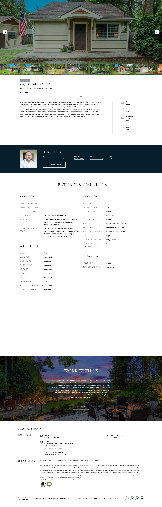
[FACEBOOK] (127, 498)
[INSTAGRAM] (132, 498)
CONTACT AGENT (54, 165)
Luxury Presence (62, 498)
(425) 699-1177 (116, 437)
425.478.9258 (79, 159)
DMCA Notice (114, 498)
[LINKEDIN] (137, 498)
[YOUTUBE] (142, 498)
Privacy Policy (101, 498)
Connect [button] (81, 407)
